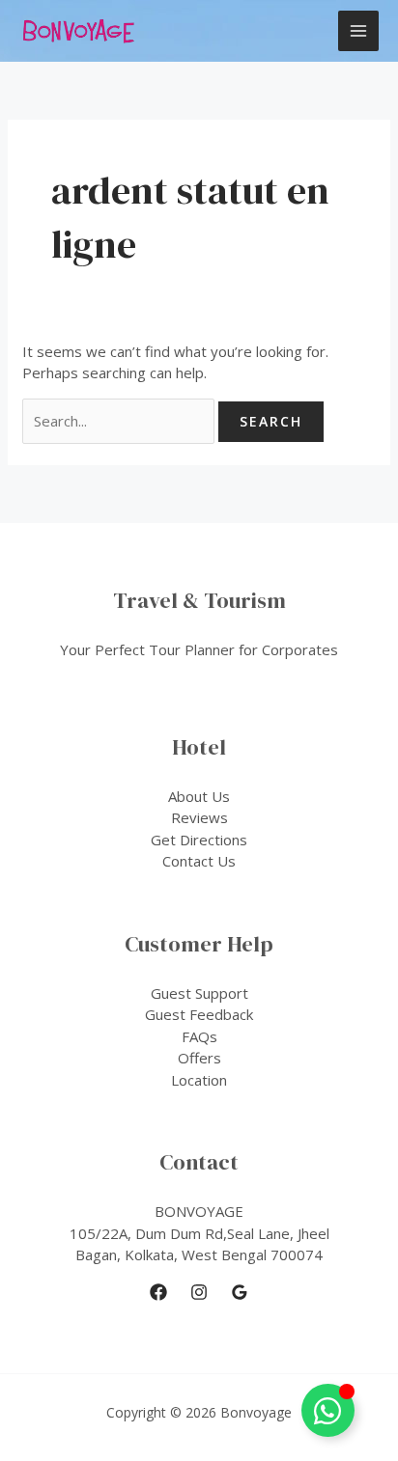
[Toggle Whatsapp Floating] (328, 1410)
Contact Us (199, 860)
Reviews (199, 817)
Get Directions (199, 839)
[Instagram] (199, 1292)
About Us (199, 796)
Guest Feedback (199, 1014)
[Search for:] (120, 420)
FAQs (199, 1036)
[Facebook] (158, 1292)
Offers (199, 1057)
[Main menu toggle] (359, 31)
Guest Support (199, 993)
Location (199, 1079)
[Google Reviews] (239, 1292)
